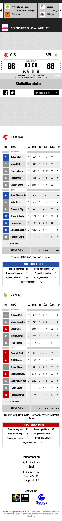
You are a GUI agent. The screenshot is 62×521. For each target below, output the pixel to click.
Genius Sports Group (41, 500)
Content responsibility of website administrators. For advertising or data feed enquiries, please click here (31, 513)
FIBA (20, 500)
